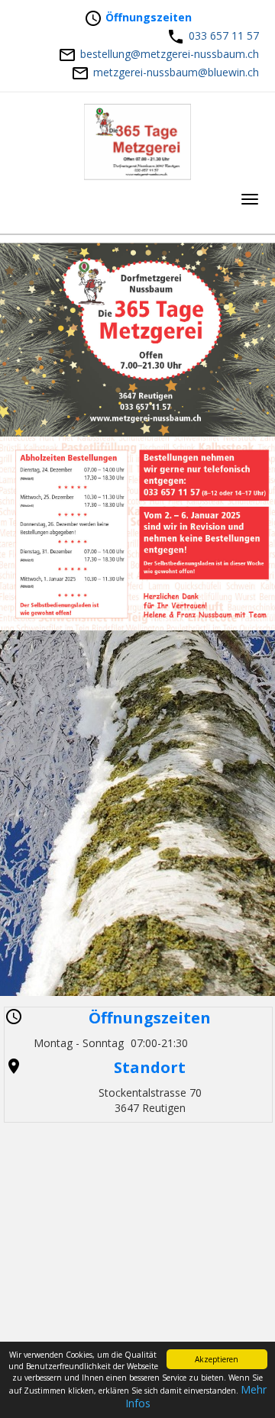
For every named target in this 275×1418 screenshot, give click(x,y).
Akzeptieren (216, 1359)
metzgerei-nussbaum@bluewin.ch (176, 72)
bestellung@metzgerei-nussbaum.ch (169, 54)
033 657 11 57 (224, 35)
